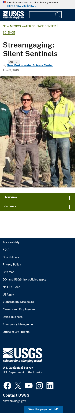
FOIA (6, 249)
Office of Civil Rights (16, 332)
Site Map (8, 272)
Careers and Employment (19, 309)
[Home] (13, 18)
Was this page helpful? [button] (43, 409)
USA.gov (8, 294)
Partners (10, 206)
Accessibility (11, 242)
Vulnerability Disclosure (18, 302)
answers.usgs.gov (14, 401)
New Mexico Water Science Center (29, 26)
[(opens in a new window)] (7, 385)
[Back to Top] (62, 400)
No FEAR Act (11, 287)
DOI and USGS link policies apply (24, 279)
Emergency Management (19, 324)
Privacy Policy (12, 264)
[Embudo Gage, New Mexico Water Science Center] (37, 131)
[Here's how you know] (37, 4)
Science (9, 32)
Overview (10, 197)
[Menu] (68, 15)
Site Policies (11, 257)
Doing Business (12, 317)
